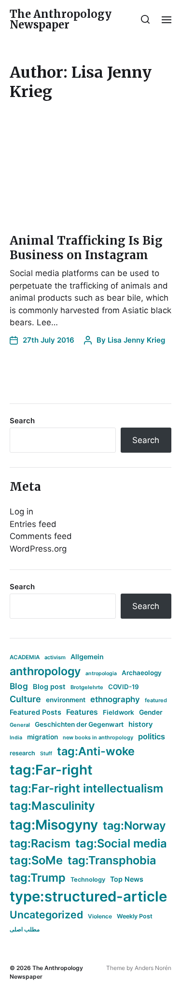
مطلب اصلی (25, 929)
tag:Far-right (51, 770)
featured (156, 700)
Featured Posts (35, 712)
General (20, 724)
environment (65, 700)
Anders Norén (153, 967)
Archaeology (142, 673)
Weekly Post (135, 916)
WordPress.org (38, 549)
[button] (145, 19)
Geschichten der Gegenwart (79, 724)
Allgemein (87, 656)
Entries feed (33, 524)
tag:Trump (38, 878)
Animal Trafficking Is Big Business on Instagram (86, 248)
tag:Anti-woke (96, 751)
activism (55, 657)
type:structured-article (88, 896)
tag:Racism (40, 843)
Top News (126, 879)
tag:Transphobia (112, 860)
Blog (19, 686)
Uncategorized (46, 914)
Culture (25, 699)
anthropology (45, 671)
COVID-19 (123, 687)
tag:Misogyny (54, 825)
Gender (151, 712)
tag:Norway (134, 825)
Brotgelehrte (86, 687)
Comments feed (41, 536)
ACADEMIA (25, 657)
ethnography (115, 699)
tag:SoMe (36, 860)
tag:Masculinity (52, 806)
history (140, 724)
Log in (21, 511)
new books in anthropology (98, 737)
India (16, 738)
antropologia (101, 673)
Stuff (46, 753)
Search (22, 420)
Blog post (49, 686)
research (22, 753)
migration (42, 737)
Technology (87, 879)
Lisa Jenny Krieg (136, 340)
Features (82, 712)
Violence (100, 916)
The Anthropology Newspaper (60, 19)
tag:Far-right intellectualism (86, 788)
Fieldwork (118, 712)
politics (151, 736)
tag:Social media (121, 843)
